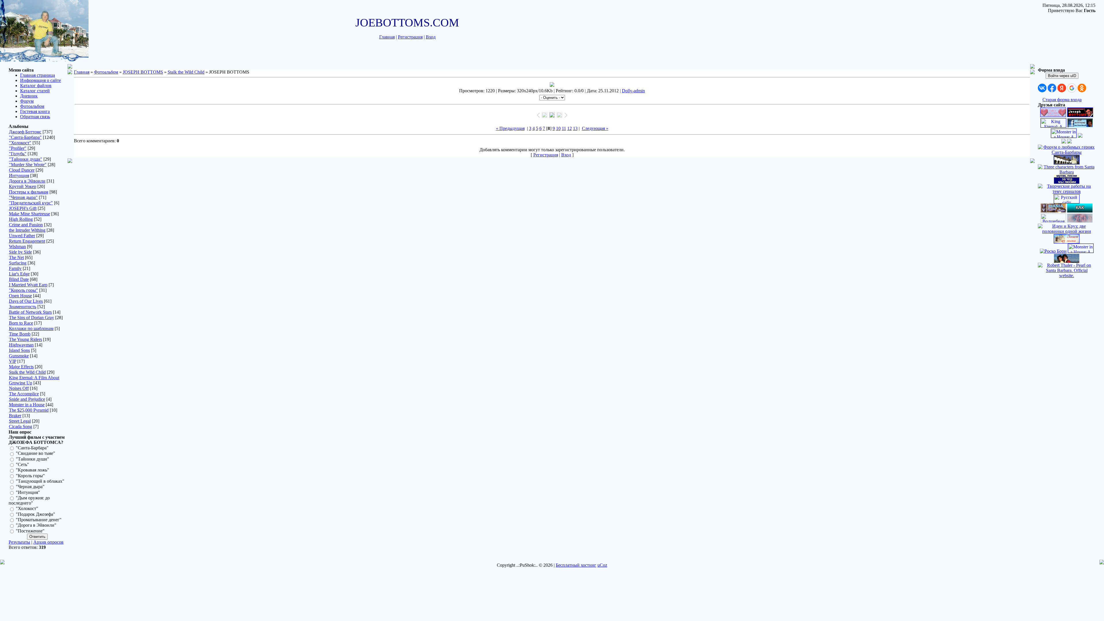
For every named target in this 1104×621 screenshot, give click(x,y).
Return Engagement (27, 241)
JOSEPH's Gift (23, 208)
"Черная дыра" (23, 197)
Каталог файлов (35, 85)
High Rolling (21, 219)
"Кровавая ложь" (32, 470)
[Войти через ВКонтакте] (1042, 88)
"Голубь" (17, 153)
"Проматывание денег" (39, 519)
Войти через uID (1062, 76)
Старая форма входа (1062, 99)
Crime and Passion (26, 224)
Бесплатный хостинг (576, 565)
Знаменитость (22, 306)
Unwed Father (22, 235)
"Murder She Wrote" (28, 164)
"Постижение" (30, 530)
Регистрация (410, 36)
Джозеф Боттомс (25, 131)
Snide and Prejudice (27, 399)
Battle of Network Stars (30, 312)
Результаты (19, 542)
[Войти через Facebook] (1052, 88)
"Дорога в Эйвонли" (36, 525)
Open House (20, 295)
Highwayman (21, 344)
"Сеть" (22, 464)
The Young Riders (25, 339)
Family (15, 268)
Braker (15, 415)
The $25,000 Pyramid (29, 410)
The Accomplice (24, 393)
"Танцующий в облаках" (40, 481)
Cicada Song (20, 426)
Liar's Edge (19, 273)
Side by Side (20, 252)
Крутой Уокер (22, 186)
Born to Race (21, 323)
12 (569, 128)
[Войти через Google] (1071, 88)
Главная (387, 36)
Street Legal (20, 421)
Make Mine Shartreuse (29, 213)
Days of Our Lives (26, 301)
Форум (27, 101)
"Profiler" (17, 148)
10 (558, 128)
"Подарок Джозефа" (35, 514)
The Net (16, 257)
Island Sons (19, 350)
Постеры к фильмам (28, 191)
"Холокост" (20, 142)
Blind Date (19, 279)
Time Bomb (19, 333)
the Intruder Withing (27, 230)
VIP (12, 361)
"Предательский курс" (31, 202)
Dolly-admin (633, 90)
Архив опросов (48, 542)
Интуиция (19, 175)
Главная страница (37, 75)
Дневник (29, 95)
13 (575, 128)
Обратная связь (35, 116)
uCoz (602, 565)
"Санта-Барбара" (25, 137)
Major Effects (21, 366)
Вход (431, 36)
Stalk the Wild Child (27, 372)
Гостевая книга (35, 111)
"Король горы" (23, 290)
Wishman (17, 246)
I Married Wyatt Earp (28, 284)
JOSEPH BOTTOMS (143, 72)
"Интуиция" (28, 492)
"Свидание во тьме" (35, 453)
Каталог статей (35, 90)
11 (564, 128)
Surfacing (17, 262)
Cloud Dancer (21, 170)
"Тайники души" (25, 159)
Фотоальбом (32, 106)
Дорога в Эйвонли (27, 181)
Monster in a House (27, 404)
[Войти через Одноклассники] (1082, 88)
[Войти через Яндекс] (1061, 88)
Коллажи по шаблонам (31, 328)
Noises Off (19, 388)
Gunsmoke (19, 355)
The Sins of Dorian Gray (31, 317)
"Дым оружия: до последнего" (29, 500)
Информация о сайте (40, 80)
